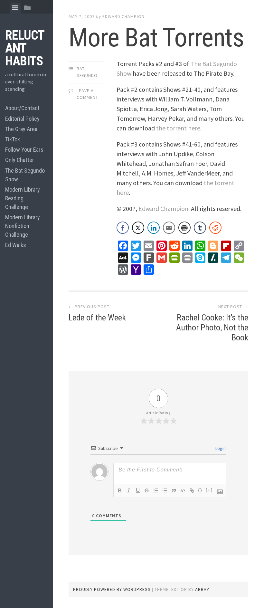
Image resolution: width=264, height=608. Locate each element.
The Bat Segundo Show (25, 175)
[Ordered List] (155, 490)
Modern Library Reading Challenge (22, 198)
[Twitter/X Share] (138, 228)
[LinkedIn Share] (153, 228)
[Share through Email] (169, 228)
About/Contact (22, 108)
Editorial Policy (22, 118)
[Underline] (137, 490)
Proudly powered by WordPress (112, 589)
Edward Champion (123, 16)
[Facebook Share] (123, 228)
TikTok (12, 139)
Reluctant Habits (24, 48)
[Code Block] (182, 490)
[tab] (15, 8)
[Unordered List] (164, 490)
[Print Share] (184, 228)
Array (202, 589)
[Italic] (128, 490)
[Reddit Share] (215, 228)
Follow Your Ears (24, 149)
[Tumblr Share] (200, 228)
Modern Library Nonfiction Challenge (22, 226)
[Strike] (146, 490)
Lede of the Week (97, 317)
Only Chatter (19, 160)
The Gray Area (21, 129)
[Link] (191, 490)
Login (220, 448)
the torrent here (178, 128)
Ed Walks (15, 245)
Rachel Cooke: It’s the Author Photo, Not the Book (212, 327)
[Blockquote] (173, 490)
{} (200, 490)
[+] (209, 490)
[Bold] (119, 490)
